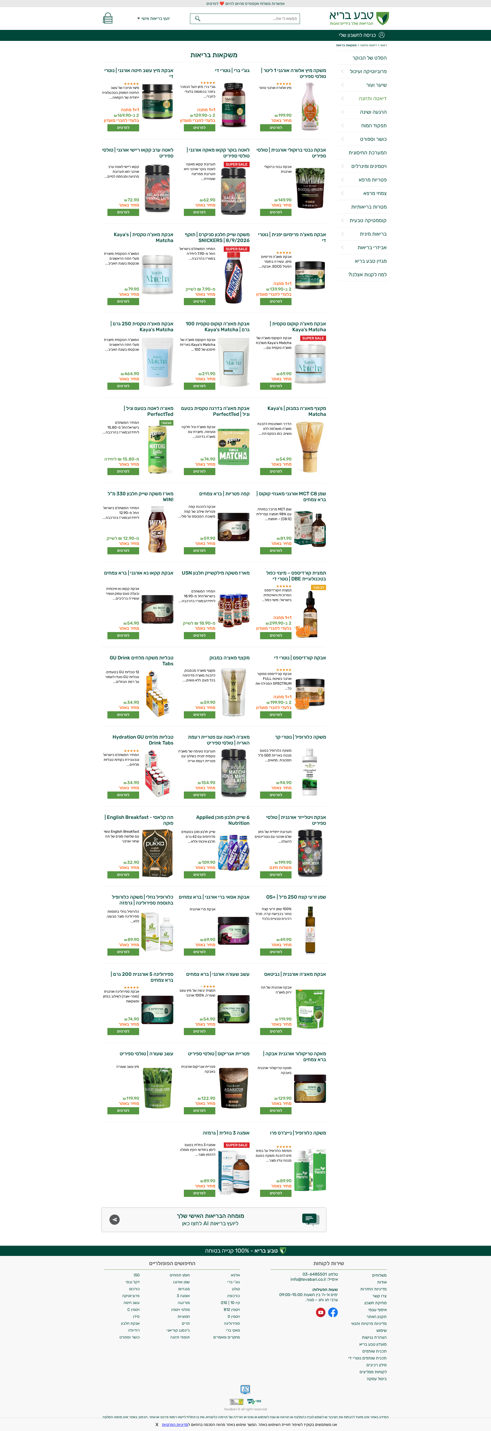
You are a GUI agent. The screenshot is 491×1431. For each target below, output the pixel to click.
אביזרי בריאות (372, 247)
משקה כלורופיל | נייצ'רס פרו (298, 1133)
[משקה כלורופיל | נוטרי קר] (309, 772)
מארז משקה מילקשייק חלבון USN (216, 573)
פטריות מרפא (373, 180)
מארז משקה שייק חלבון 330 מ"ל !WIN (140, 496)
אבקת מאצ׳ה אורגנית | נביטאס (295, 974)
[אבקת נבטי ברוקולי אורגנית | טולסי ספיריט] (309, 188)
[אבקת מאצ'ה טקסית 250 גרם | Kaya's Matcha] (156, 362)
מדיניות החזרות (373, 1289)
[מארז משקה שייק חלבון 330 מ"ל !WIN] (156, 530)
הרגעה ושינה (373, 112)
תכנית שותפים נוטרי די (367, 1358)
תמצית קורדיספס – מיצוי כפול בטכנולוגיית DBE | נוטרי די (296, 576)
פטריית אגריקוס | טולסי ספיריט (219, 1054)
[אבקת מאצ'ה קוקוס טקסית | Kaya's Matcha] (309, 365)
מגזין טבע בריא (371, 261)
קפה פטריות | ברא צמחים (224, 494)
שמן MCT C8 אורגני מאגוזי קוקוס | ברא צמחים (291, 496)
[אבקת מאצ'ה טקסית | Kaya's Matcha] (156, 275)
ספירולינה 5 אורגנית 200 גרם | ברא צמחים (142, 977)
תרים (186, 1323)
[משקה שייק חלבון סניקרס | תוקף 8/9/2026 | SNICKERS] (233, 278)
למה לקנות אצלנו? (367, 274)
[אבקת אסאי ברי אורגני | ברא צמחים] (233, 931)
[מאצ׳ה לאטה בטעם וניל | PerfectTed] (156, 450)
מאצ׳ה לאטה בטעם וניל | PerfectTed (148, 411)
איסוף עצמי (377, 1309)
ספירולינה (232, 1323)
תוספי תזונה (180, 1337)
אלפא (235, 1275)
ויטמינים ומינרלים (369, 166)
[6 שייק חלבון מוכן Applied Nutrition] (233, 853)
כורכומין (233, 1295)
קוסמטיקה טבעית (368, 220)
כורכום (134, 1289)
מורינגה (184, 1302)
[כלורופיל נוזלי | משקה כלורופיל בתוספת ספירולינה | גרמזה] (156, 932)
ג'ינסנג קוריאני (178, 1330)
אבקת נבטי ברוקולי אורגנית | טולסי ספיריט (291, 153)
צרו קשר (379, 1295)
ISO (137, 1275)
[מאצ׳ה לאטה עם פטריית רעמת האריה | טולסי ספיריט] (233, 774)
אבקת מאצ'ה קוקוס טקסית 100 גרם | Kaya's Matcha (218, 327)
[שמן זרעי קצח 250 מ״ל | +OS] (309, 931)
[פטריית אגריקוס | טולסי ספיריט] (233, 1088)
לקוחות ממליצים (373, 1371)
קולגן (236, 1289)
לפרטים (276, 127)
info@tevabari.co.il (309, 1279)
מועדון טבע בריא (373, 1344)
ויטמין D (234, 1316)
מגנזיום (184, 1289)
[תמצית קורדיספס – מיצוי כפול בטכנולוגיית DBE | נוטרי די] (309, 614)
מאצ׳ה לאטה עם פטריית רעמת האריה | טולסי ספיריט (219, 740)
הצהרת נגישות (374, 1337)
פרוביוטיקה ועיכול (368, 71)
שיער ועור (376, 85)
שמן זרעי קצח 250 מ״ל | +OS (296, 897)
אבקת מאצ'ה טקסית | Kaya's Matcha (143, 237)
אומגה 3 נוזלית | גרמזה (226, 1133)
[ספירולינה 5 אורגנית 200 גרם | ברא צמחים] (156, 1010)
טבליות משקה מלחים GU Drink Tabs (141, 661)
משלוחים (379, 1275)
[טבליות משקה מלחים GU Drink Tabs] (156, 694)
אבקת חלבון (130, 1323)
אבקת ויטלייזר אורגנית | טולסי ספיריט (296, 820)
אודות (382, 1282)
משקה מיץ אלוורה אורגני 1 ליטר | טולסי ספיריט (293, 73)
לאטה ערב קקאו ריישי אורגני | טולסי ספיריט (137, 153)
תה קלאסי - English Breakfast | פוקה (139, 820)
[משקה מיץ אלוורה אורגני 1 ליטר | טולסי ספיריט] (309, 106)
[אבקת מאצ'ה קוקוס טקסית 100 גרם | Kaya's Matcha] (233, 362)
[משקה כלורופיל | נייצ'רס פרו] (309, 1169)
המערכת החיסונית (368, 153)
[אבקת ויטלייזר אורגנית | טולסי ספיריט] (309, 853)
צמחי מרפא (375, 193)
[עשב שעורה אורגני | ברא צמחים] (233, 1009)
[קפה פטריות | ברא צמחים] (233, 528)
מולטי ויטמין (180, 1309)
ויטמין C (133, 1309)
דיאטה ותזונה (373, 98)
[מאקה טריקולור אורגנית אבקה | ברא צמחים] (309, 1090)
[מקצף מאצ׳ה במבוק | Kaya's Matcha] (309, 447)
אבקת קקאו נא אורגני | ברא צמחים (138, 573)
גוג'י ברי (233, 1282)
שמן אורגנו (181, 1282)
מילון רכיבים (376, 1365)
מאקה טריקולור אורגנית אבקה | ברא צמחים (294, 1056)
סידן (136, 1316)
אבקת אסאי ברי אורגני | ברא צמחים (214, 897)
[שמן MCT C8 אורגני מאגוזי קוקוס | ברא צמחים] (309, 530)
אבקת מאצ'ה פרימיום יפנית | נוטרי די (292, 237)
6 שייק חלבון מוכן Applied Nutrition (223, 820)
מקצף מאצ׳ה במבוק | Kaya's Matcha (296, 411)
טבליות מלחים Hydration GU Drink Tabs (143, 740)
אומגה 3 (183, 1295)
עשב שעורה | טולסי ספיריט (146, 1054)
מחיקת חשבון (375, 1302)
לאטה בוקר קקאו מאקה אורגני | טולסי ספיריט (218, 153)
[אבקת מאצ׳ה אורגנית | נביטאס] (309, 1009)
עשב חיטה (132, 1302)
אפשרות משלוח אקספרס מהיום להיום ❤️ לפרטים (245, 3)
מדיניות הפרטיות (175, 1424)
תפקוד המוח (374, 125)
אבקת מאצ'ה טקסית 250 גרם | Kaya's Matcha (141, 327)
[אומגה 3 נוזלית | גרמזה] (233, 1172)
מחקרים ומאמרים (226, 1337)
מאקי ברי (233, 1330)
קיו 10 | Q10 (230, 1302)
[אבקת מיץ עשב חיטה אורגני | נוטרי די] (156, 106)
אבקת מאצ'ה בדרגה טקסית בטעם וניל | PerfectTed (215, 411)
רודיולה (134, 1330)
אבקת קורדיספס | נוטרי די (300, 658)
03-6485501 (315, 1274)
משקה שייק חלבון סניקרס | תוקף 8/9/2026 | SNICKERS (217, 237)
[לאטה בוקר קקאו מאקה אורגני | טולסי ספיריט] (233, 191)
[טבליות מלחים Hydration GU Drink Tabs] (156, 773)
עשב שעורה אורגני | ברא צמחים (218, 974)
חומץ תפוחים (180, 1275)
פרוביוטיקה (131, 1295)
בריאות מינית (373, 234)
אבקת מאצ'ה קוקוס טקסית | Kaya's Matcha (298, 327)
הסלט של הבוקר (369, 58)
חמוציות (183, 1316)
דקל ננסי (133, 1282)
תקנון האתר (376, 1316)
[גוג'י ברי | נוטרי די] (233, 105)
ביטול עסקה (377, 1378)
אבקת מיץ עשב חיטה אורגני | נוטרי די (138, 73)
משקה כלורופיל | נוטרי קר (300, 737)
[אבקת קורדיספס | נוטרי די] (309, 692)
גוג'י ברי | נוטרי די (232, 70)
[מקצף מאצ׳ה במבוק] (233, 692)
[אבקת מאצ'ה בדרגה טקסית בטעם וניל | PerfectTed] (233, 448)
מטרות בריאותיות (369, 207)
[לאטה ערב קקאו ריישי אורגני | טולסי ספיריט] (156, 188)
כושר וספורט (373, 139)
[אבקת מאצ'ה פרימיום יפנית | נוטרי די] (309, 275)
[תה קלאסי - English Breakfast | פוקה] (156, 853)
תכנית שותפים (374, 1351)
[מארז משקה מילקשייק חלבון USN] (233, 611)
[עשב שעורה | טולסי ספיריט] (156, 1088)
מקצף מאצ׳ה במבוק (229, 658)
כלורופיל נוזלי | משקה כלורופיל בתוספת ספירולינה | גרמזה (142, 900)
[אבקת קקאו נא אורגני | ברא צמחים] (156, 610)
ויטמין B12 (232, 1309)
